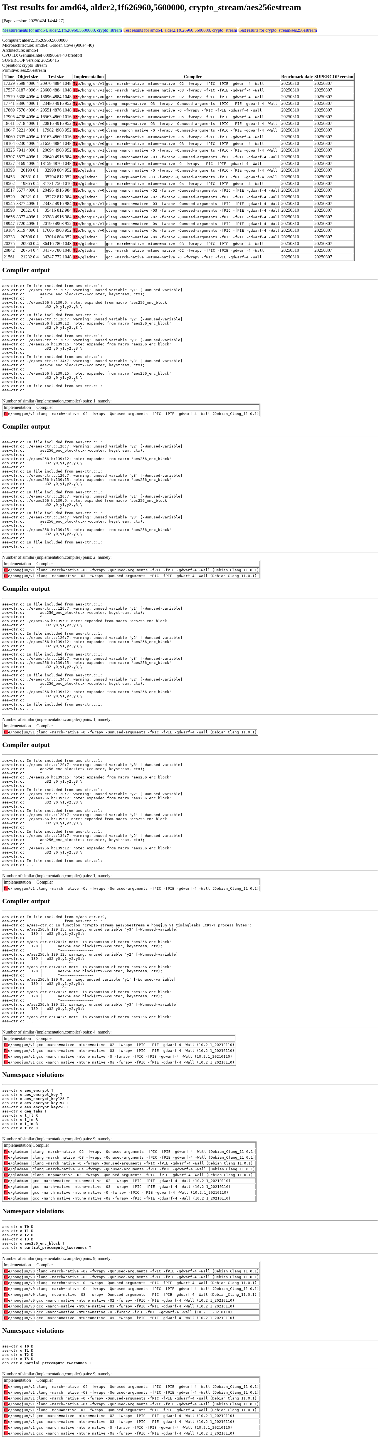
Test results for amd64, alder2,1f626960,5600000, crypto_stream (180, 30)
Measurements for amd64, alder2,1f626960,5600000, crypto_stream (62, 30)
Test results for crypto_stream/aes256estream (278, 30)
